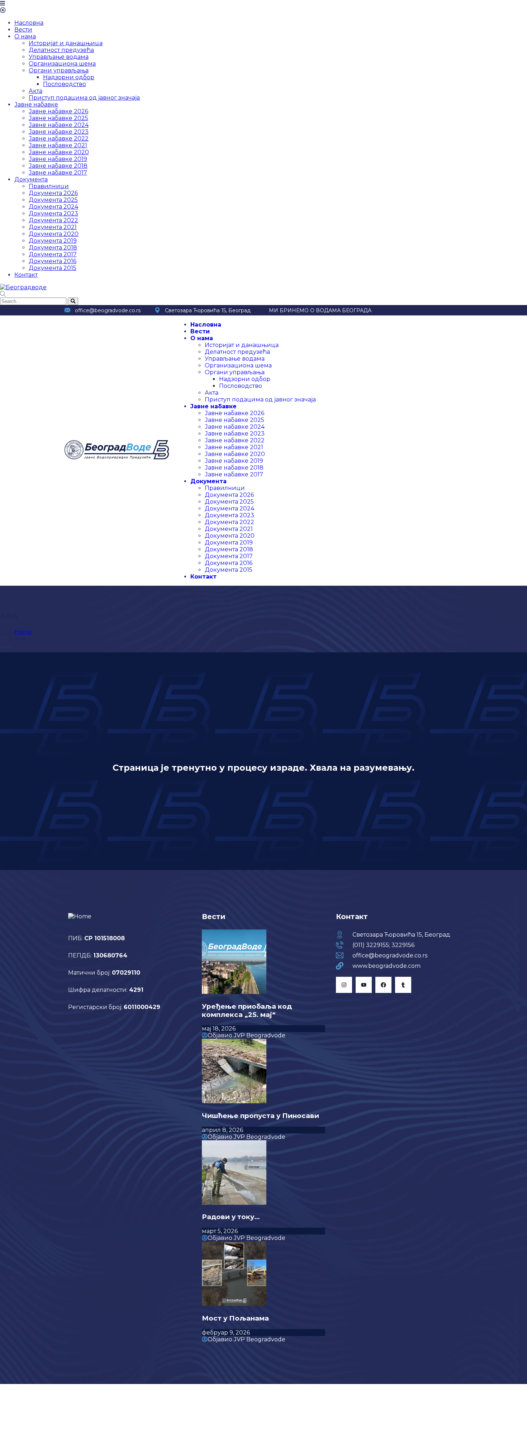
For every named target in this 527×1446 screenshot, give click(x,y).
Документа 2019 (53, 240)
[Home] (117, 457)
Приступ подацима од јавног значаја (84, 97)
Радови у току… (231, 1217)
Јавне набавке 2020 (59, 152)
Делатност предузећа (61, 50)
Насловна (28, 22)
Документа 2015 (52, 268)
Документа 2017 (53, 254)
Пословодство (64, 84)
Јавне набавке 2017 (58, 172)
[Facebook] (383, 985)
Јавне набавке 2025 (58, 118)
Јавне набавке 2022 (59, 138)
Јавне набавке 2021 (58, 145)
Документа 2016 (52, 261)
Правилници (49, 186)
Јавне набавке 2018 (58, 165)
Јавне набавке (36, 104)
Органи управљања (59, 70)
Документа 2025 (53, 199)
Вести (23, 29)
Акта (35, 90)
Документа (31, 179)
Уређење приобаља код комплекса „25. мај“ (247, 1010)
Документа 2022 (53, 220)
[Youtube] (364, 985)
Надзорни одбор (68, 77)
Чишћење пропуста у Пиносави (260, 1116)
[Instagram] (344, 985)
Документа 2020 (54, 233)
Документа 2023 (53, 213)
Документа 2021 (53, 227)
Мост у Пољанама (235, 1318)
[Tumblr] (403, 985)
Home (23, 631)
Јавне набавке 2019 (58, 159)
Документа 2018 (53, 247)
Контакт (26, 274)
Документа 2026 (53, 193)
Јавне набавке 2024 (59, 125)
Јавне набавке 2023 (59, 131)
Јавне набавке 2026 (58, 111)
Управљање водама (59, 56)
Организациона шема (62, 63)
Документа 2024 (53, 206)
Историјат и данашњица (66, 43)
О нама (25, 36)
